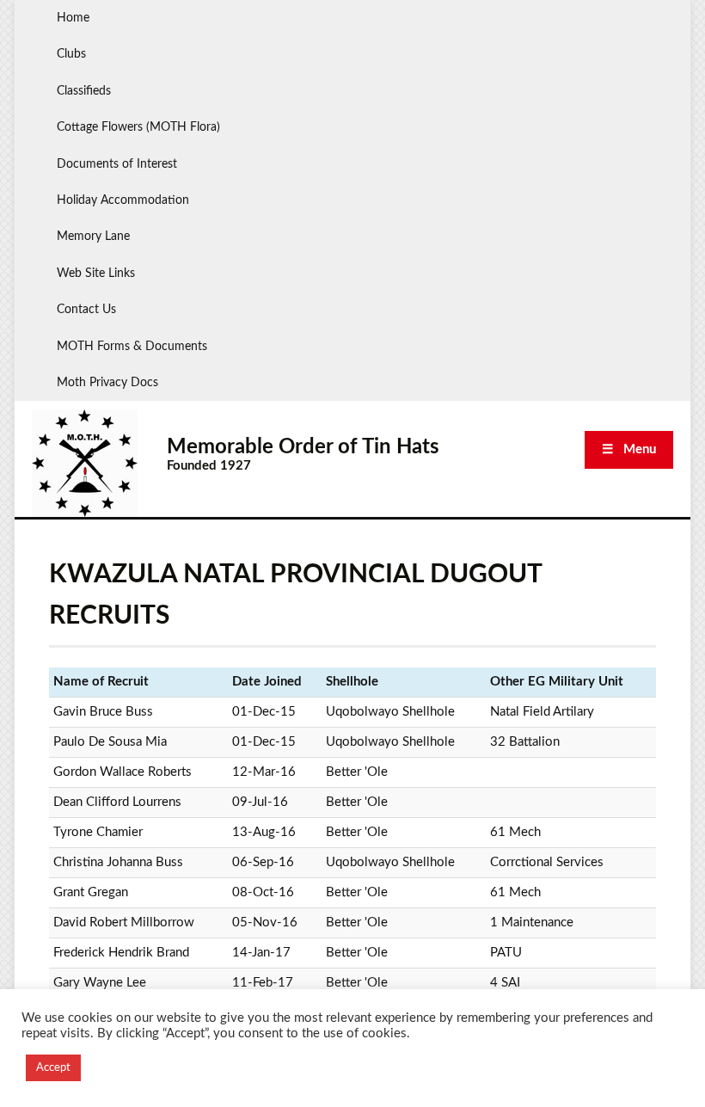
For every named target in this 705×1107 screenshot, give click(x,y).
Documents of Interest (117, 164)
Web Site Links (96, 274)
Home (73, 18)
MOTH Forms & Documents (132, 347)
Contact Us (86, 310)
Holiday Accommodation (123, 200)
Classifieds (84, 91)
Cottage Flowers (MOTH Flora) (138, 127)
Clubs (71, 54)
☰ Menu (629, 449)
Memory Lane (93, 237)
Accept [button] (53, 1067)
